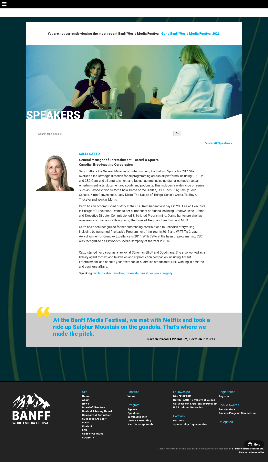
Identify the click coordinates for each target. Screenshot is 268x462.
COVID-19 (88, 437)
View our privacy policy (251, 452)
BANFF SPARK (182, 396)
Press (85, 422)
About (85, 399)
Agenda (132, 409)
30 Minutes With (137, 416)
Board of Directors (93, 407)
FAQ (84, 429)
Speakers (133, 413)
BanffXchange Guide (140, 424)
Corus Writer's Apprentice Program (195, 403)
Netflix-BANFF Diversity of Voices (194, 399)
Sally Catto (89, 154)
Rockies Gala (227, 409)
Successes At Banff (94, 418)
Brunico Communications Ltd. (248, 448)
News (85, 403)
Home (85, 396)
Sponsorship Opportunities (190, 424)
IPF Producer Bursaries (188, 407)
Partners (178, 420)
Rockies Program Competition (237, 413)
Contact (87, 426)
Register (224, 396)
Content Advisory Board (97, 411)
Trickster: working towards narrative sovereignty (134, 273)
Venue (131, 396)
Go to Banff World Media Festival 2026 (190, 33)
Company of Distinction (96, 415)
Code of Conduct (92, 433)
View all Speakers (218, 143)
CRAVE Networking (139, 420)
